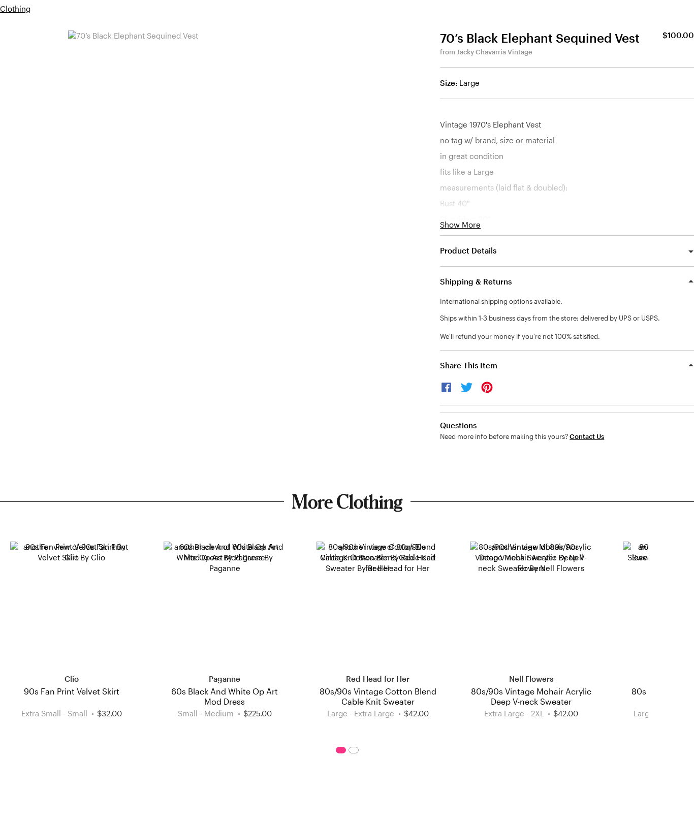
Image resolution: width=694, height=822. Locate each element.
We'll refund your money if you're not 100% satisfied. (520, 336)
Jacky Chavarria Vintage (494, 52)
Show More (460, 225)
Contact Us (587, 436)
